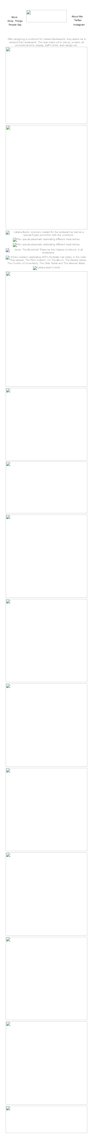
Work (14, 17)
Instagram (79, 24)
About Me (78, 16)
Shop (10, 21)
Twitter (78, 20)
